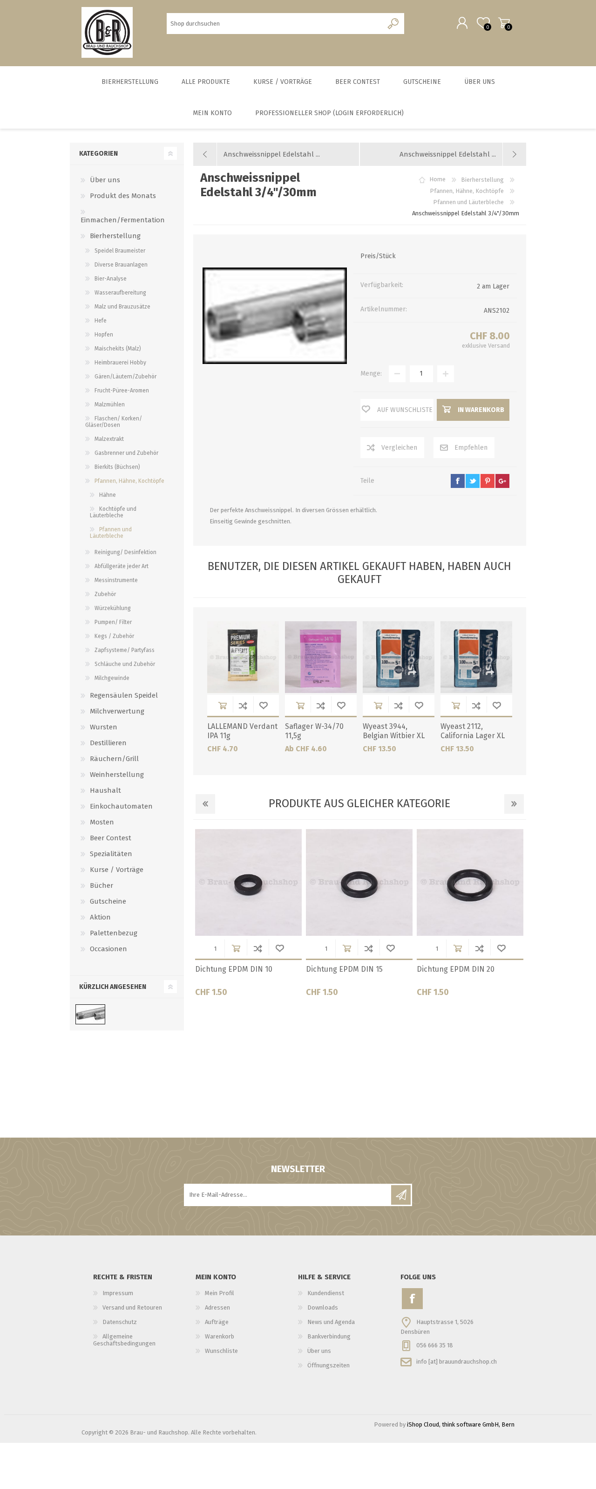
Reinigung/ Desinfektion (125, 552)
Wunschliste (263, 705)
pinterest (487, 481)
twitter (473, 481)
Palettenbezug (113, 933)
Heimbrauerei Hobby (120, 362)
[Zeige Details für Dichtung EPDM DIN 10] (248, 882)
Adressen (217, 1307)
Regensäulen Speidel (124, 695)
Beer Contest (110, 838)
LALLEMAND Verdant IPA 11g (242, 731)
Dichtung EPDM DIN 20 (455, 969)
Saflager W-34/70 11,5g (314, 731)
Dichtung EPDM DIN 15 (344, 969)
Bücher (101, 885)
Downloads (322, 1307)
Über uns (105, 180)
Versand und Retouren (132, 1307)
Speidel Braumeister (120, 250)
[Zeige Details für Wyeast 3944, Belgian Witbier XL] (398, 657)
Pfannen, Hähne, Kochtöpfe (129, 481)
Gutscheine (108, 901)
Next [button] (514, 804)
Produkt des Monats (123, 196)
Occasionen (108, 949)
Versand (499, 345)
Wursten (103, 727)
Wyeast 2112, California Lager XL (472, 731)
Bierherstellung (115, 236)
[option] (248, 916)
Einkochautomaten (121, 806)
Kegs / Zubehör (114, 636)
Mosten (102, 822)
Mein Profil (219, 1293)
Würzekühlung (113, 608)
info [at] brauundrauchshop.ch (456, 1361)
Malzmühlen (110, 404)
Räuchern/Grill (114, 759)
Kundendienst (325, 1293)
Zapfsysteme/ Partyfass (125, 650)
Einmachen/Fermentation (123, 220)
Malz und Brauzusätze (122, 306)
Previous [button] (205, 804)
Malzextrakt (109, 439)
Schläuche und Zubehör (125, 664)
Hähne (107, 495)
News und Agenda (331, 1321)
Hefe (101, 320)
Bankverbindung (329, 1336)
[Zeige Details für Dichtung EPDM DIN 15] (359, 882)
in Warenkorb (222, 705)
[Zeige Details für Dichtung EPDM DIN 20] (470, 882)
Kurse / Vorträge (116, 869)
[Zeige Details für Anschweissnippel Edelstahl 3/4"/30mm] (90, 1014)
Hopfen (104, 334)
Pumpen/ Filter (113, 622)
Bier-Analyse (111, 278)
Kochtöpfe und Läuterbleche (113, 512)
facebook (458, 481)
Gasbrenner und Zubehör (126, 453)
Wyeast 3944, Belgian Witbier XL (394, 731)
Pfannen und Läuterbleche (111, 532)
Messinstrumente (116, 580)
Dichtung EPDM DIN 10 (233, 969)
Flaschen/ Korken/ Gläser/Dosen (113, 421)
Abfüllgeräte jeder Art (122, 566)
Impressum (117, 1293)
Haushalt (105, 790)
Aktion (100, 917)
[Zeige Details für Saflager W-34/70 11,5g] (321, 657)
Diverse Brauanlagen (121, 264)
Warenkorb (504, 23)
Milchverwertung (117, 711)
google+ (502, 481)
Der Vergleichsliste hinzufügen (243, 705)
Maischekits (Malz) (118, 348)
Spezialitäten (111, 854)
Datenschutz (119, 1321)
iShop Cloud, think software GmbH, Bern (461, 1424)
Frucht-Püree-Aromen (122, 390)
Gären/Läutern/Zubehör (125, 376)
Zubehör (105, 594)
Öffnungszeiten (328, 1365)
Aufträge (217, 1321)
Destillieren (108, 743)
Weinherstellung (117, 774)
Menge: (371, 373)
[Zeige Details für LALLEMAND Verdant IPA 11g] (243, 657)
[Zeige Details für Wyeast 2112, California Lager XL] (476, 657)
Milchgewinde (112, 678)
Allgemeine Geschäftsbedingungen (124, 1340)
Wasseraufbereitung (120, 292)
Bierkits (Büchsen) (117, 467)
